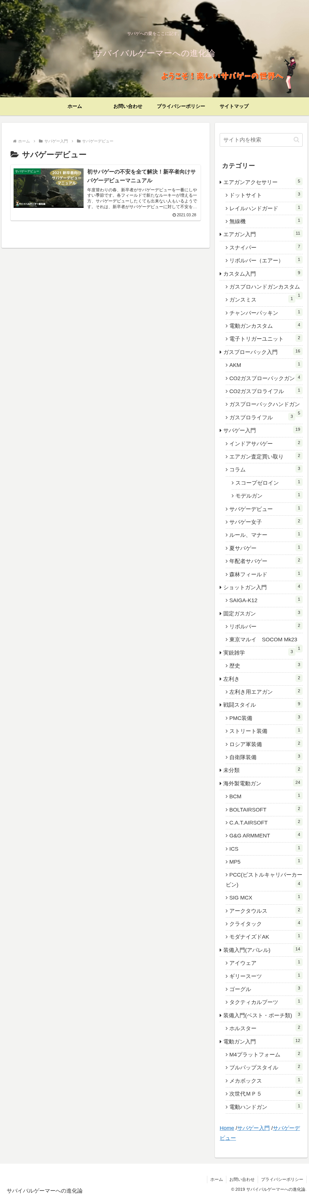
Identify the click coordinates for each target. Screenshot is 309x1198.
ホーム (216, 1179)
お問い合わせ (242, 1179)
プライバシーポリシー (282, 1179)
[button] (296, 139)
